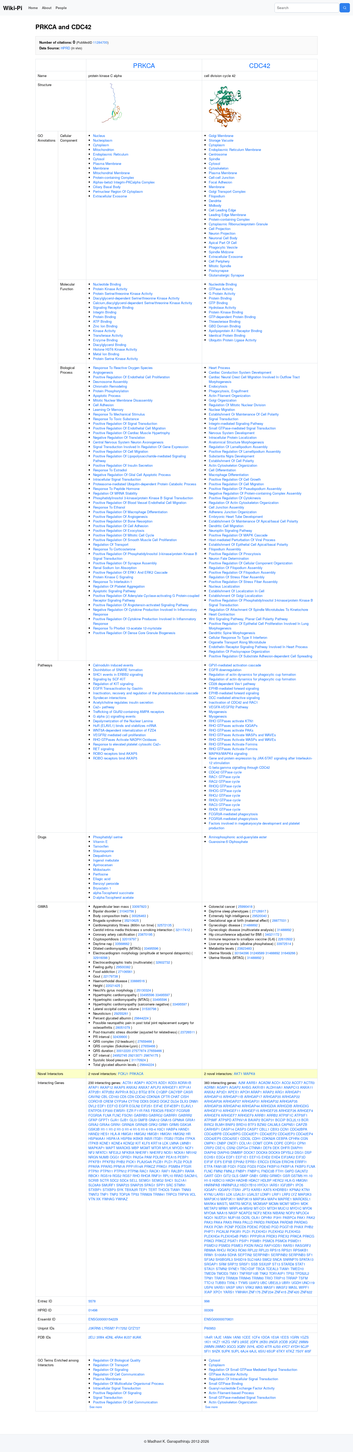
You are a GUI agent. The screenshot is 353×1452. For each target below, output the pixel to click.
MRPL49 (235, 1208)
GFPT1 (103, 1119)
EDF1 (101, 1105)
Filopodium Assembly (225, 549)
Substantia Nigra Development (231, 456)
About (46, 7)
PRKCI (209, 1240)
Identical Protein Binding (227, 335)
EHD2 (266, 1157)
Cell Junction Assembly (226, 507)
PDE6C (252, 1226)
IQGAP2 (224, 1189)
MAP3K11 (228, 1198)
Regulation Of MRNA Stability (115, 493)
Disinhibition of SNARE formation (118, 669)
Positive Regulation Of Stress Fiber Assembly (243, 581)
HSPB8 (126, 1138)
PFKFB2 (108, 1161)
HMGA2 (140, 1133)
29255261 (121, 1013)
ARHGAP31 (251, 1101)
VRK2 (249, 1287)
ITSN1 (236, 1189)
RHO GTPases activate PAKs (231, 730)
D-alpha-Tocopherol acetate (113, 897)
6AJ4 (244, 1351)
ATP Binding (102, 321)
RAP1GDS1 (273, 1245)
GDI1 (218, 1175)
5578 (92, 1301)
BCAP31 (267, 1119)
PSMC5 (268, 1240)
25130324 (143, 990)
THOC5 (163, 1189)
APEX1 (233, 1091)
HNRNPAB (212, 1184)
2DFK (254, 1341)
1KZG (225, 1341)
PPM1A (119, 1166)
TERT (152, 1189)
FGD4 (261, 1166)
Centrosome (218, 154)
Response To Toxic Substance (116, 418)
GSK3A (185, 1124)
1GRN (294, 1337)
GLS (235, 1175)
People (61, 7)
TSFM (303, 1278)
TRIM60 (258, 1278)
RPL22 (253, 1250)
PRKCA (144, 65)
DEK (276, 1147)
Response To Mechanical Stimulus (119, 414)
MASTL (222, 1203)
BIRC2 (209, 1124)
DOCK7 (249, 1152)
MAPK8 (249, 1073)
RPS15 (275, 1250)
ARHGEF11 (231, 1110)
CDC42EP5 (212, 1138)
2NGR (273, 1341)
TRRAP (291, 1278)
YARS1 (228, 1291)
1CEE (246, 1337)
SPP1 (160, 1184)
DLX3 (184, 1101)
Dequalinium (102, 855)
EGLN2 (134, 1105)
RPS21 (286, 1250)
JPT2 (246, 1189)
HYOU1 (262, 1184)
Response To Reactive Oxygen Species (123, 367)
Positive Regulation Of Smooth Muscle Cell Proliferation (135, 539)
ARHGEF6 (212, 1115)
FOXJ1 (123, 1073)
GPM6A (178, 1119)
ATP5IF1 (301, 1115)
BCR (304, 1119)
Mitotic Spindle (220, 265)
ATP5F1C (286, 1115)
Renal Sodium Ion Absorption (115, 567)
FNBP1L (254, 1171)
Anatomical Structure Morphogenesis (236, 442)
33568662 (122, 943)
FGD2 (241, 1166)
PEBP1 (183, 1157)
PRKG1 (161, 1166)
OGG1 (114, 1157)
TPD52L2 (302, 1273)
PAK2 (310, 1217)
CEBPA (282, 1138)
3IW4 (100, 1337)
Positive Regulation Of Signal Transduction (125, 423)
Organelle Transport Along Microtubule (237, 642)
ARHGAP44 (251, 1105)
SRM (222, 1264)
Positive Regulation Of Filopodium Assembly (242, 572)
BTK (151, 1091)
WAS (259, 1287)
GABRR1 (170, 1115)
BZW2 (261, 1124)
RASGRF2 (303, 1245)
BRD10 (241, 1124)
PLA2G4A (144, 1161)
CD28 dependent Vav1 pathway (232, 683)
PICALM (222, 1231)
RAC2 (258, 1245)
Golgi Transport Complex (227, 191)
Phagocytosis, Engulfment (228, 390)
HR (188, 1133)
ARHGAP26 (213, 1101)
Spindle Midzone (221, 251)
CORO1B (95, 1101)
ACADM (264, 1082)
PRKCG (308, 1236)
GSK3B (94, 1129)
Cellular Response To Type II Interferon (238, 637)
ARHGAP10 (213, 1096)
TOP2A (124, 1194)
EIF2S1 (146, 1105)
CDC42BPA (298, 1129)
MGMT (145, 1147)
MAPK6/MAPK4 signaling (228, 753)
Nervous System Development (232, 432)
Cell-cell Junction (221, 177)
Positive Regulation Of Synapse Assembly (125, 562)
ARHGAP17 (253, 1096)
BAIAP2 (254, 1119)
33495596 (151, 948)
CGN (304, 1138)
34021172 (272, 934)
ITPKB (93, 1143)
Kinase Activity (104, 330)
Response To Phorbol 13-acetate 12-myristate (127, 628)
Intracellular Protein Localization (233, 437)
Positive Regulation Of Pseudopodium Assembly (245, 488)
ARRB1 (260, 1115)
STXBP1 (95, 1189)
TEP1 (143, 1189)
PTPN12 (120, 1171)
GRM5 (174, 1124)
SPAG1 (149, 1184)
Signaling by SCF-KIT (109, 679)
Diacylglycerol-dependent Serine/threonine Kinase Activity (136, 298)
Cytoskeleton (218, 168)
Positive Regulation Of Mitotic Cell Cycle (123, 535)
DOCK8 (261, 1152)
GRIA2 (93, 1124)
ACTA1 (127, 1082)
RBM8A (210, 1250)
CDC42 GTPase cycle (225, 772)
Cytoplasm (101, 144)
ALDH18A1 (274, 1087)
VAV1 (240, 1287)
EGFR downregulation (225, 669)
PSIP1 (244, 1240)
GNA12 (154, 1119)
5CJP (305, 1346)
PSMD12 (211, 1245)
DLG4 (175, 1101)
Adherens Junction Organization (233, 511)
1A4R (208, 1337)
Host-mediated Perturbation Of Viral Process (242, 539)
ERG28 (275, 1161)
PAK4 (218, 1222)
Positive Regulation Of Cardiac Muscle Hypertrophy (131, 432)
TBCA (260, 1268)
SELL (133, 1180)
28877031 (279, 920)
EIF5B (227, 1161)
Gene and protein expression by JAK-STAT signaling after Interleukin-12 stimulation (260, 760)
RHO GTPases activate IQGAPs (233, 725)
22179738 (110, 976)
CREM (108, 1101)
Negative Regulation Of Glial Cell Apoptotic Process (132, 474)
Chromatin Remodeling (110, 386)
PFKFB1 (94, 1161)
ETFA (208, 1166)
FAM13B (220, 1166)
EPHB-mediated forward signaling (234, 688)
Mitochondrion (103, 149)
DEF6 (267, 1147)
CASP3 (240, 1129)
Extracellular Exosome (110, 196)
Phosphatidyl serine (107, 836)
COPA (268, 1143)
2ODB (283, 1341)
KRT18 (156, 1143)
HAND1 (183, 1129)
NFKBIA (128, 1152)
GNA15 (165, 1119)
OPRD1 (126, 1157)
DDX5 (144, 1101)
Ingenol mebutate (106, 860)
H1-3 (120, 1129)
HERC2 (278, 1180)
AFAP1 (93, 1087)
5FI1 (207, 1351)
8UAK (137, 1337)
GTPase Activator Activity (228, 1374)
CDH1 (256, 1138)
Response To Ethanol (109, 507)
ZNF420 (293, 1291)
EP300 (108, 1110)
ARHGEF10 (213, 1110)
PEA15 (171, 1157)
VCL (193, 1194)
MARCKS (123, 1147)
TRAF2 (219, 1278)
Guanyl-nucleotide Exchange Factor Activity (242, 1388)
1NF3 (235, 1341)
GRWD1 (276, 1175)
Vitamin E (100, 841)
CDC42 (259, 65)
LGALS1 (239, 1194)
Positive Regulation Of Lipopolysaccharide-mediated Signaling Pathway (139, 458)
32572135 (164, 925)
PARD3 (259, 1222)
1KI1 (207, 1341)
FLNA (107, 1115)
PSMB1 (256, 1240)
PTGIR (186, 1166)
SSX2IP (265, 1264)
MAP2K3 (304, 1194)
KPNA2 (295, 1189)
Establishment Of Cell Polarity (231, 460)
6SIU (262, 1351)
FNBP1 (241, 1171)
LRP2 (286, 1194)
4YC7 (286, 1346)
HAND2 (93, 1133)
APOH (245, 1091)
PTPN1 (93, 1171)
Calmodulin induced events (113, 665)
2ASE (244, 1341)
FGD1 (232, 1166)
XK (98, 1198)
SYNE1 (233, 1268)
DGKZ (165, 1101)
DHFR (285, 1147)
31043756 (126, 911)
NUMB (104, 1157)
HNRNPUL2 (230, 1184)
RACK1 (154, 1171)
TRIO (269, 1278)
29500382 (123, 966)
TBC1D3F (247, 1268)
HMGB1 (153, 1133)
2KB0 (263, 1341)
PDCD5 (240, 1226)
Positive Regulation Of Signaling (117, 1392)
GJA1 (114, 1119)
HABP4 (171, 1129)
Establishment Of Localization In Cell (236, 590)
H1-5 (136, 1129)
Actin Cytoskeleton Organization (233, 465)
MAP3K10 (211, 1198)
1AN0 (237, 1337)
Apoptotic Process (107, 395)
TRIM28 (232, 1278)
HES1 (105, 1133)
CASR (188, 1091)
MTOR (156, 1147)
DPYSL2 (287, 1152)
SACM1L (191, 1175)
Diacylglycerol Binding (109, 344)
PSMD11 (294, 1240)
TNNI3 (186, 1189)
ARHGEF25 (269, 1110)
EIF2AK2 (288, 1157)
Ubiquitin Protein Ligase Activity (233, 339)
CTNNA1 (255, 1147)
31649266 (288, 952)
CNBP (221, 1143)
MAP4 (272, 1198)
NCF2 (257, 1212)
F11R (138, 1110)
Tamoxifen (101, 846)
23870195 (145, 934)
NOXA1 (179, 1152)
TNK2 (263, 1273)
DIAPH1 (297, 1147)
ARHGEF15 (250, 1110)
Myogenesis (218, 711)
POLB (187, 1161)
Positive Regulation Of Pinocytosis (235, 553)
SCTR (104, 1180)
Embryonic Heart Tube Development (236, 516)
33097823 (139, 906)
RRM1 (208, 1254)
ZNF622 (306, 1291)
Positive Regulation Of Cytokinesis (235, 497)
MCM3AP (260, 1203)
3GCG (231, 1346)
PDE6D (264, 1226)
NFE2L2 (115, 1152)
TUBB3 (220, 1282)
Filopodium (217, 196)
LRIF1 (276, 1194)
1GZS (304, 1337)
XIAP (208, 1291)
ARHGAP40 (232, 1105)
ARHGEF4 (305, 1110)
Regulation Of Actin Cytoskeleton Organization (244, 502)
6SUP (271, 1351)
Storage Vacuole (221, 140)
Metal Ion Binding (106, 353)
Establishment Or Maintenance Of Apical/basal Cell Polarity (253, 521)
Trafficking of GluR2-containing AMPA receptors (128, 711)
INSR (148, 1138)
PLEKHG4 (212, 1236)
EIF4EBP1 (172, 1105)
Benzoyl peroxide (106, 883)
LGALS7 (253, 1194)
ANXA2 (131, 1087)
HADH (230, 1180)
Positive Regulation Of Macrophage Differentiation (130, 511)
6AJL (253, 1351)
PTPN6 (133, 1171)
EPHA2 (238, 1161)
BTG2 (143, 1091)
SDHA (232, 1254)
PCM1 (219, 1226)
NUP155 (234, 1217)
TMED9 (210, 1273)
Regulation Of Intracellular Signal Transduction (243, 1378)
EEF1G (254, 1157)
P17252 (121, 1328)
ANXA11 (306, 1087)
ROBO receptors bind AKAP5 (115, 753)
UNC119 (308, 1282)
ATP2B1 (94, 1091)
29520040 (259, 915)
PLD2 (178, 1161)
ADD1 (162, 1082)
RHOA (145, 1175)
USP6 (208, 1287)
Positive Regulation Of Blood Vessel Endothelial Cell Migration (139, 502)
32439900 (120, 1036)
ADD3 (172, 1082)
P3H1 (277, 1217)
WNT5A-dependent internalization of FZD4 (124, 730)
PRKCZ (149, 1166)
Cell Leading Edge (222, 210)
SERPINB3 (297, 1254)
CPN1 (301, 1143)
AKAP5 (119, 1087)
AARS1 (251, 1082)
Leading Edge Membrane (227, 214)
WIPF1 (304, 1287)
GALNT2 (301, 1171)
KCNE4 (116, 1143)
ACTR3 (309, 1082)
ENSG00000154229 (103, 1319)
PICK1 (131, 1161)
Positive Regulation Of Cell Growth (235, 479)
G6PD (289, 1171)
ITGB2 (168, 1138)
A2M (241, 1082)
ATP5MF (210, 1119)
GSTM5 (297, 1175)
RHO (136, 1175)
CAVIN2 (94, 1096)
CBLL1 (264, 1129)
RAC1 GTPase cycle (224, 776)
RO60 (242, 1250)
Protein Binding (104, 316)
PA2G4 (138, 1157)
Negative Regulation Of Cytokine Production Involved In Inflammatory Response (145, 612)
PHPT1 (209, 1231)
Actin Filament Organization (229, 395)
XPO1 (217, 1291)
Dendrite (215, 200)
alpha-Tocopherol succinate (113, 892)
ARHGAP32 (270, 1101)
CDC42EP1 (250, 1133)
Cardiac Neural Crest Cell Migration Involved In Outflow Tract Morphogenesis (254, 379)
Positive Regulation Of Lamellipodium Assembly (245, 451)
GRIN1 (116, 1124)
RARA (189, 1171)
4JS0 (277, 1346)
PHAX (298, 1226)
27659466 (144, 1041)
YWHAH (241, 1291)
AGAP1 (222, 1087)
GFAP (92, 1119)
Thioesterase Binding (224, 321)
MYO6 (307, 1208)
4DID (260, 1346)
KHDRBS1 (280, 1189)
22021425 (113, 985)
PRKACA (136, 1073)
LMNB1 (185, 1143)
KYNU (208, 1194)
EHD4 (275, 1157)
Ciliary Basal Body (107, 186)
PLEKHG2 (276, 1231)
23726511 (187, 1032)
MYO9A (210, 1212)
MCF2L (246, 1203)
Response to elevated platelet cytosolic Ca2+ (127, 744)
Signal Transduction (223, 418)
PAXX (208, 1226)
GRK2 (153, 1124)
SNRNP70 (290, 1259)
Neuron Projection (222, 233)
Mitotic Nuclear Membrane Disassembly (123, 400)
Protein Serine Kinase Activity (115, 358)
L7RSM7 (108, 1328)
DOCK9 (274, 1152)
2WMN (209, 1346)
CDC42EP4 (304, 1133)
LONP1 (265, 1194)
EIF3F (208, 1161)
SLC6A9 (94, 1184)
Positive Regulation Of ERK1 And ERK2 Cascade (130, 572)
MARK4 (210, 1203)
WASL (293, 1287)
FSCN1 (127, 1115)
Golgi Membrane (221, 135)
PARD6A (272, 1222)
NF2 (91, 1152)
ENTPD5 (95, 1110)
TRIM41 (159, 1194)
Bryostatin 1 (102, 888)
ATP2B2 (108, 1091)
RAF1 (166, 1171)
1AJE (217, 1337)
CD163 (114, 1096)
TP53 (135, 1194)
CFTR (165, 1096)
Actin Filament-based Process (231, 1392)
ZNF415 (280, 1291)
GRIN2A (128, 1124)
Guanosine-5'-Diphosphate (228, 841)
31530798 (149, 1008)
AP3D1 (221, 1091)
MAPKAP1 (96, 1147)
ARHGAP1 (293, 1091)
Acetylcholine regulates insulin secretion (123, 702)
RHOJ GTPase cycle (224, 795)
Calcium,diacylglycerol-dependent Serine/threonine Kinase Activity (142, 302)
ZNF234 (267, 1291)
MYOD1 (178, 1147)
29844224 (141, 1018)
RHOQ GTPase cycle (225, 785)
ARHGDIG (301, 1105)
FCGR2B (183, 1110)
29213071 (135, 1055)
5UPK (225, 1351)
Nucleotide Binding (107, 284)
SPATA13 (306, 1259)
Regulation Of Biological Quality (117, 1360)
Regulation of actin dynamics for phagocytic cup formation (252, 674)
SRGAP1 (211, 1264)
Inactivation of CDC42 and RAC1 (233, 702)
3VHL (251, 1346)
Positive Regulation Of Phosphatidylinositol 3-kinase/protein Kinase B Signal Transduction (145, 556)
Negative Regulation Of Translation (119, 437)
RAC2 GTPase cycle (224, 781)
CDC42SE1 (230, 1138)
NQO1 (208, 1217)
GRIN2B (141, 1124)
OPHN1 (266, 1217)
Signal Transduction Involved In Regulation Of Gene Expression (140, 446)
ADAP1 (139, 1082)
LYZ (294, 1194)
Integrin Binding (104, 312)
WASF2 (281, 1287)
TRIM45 (245, 1278)
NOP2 (290, 1212)
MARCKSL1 (302, 1198)
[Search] (345, 7)
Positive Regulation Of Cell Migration (120, 451)
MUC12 (283, 1208)
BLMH (219, 1124)
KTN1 (306, 1189)
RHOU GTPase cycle (225, 799)
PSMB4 (174, 1166)
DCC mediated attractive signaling (234, 697)
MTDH (272, 1208)
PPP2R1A (257, 1236)
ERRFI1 (301, 1161)
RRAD (178, 1175)
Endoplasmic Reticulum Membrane (235, 149)
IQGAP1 (210, 1189)
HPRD (65, 47)
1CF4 (256, 1337)
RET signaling (103, 748)
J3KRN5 (94, 1328)
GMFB (143, 1119)
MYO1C (296, 1208)
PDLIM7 (159, 1157)
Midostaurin (101, 869)
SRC (169, 1184)
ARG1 (279, 1091)
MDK (304, 1203)
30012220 (123, 1050)
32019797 (129, 938)
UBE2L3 (274, 1282)
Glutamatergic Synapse (226, 275)
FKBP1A (287, 1166)
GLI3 (133, 1119)
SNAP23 (122, 1184)
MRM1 (223, 1208)
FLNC (116, 1115)
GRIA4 (104, 1124)
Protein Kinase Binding (226, 312)
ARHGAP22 (291, 1096)
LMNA (174, 1143)
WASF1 (269, 1287)
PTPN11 (106, 1171)
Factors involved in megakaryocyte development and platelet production (254, 825)
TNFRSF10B (248, 1273)
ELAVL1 (187, 1105)
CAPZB (301, 1124)
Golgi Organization (222, 400)
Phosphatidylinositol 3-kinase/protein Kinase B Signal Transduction (143, 497)
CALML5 (273, 1124)
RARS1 (288, 1245)
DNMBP (237, 1152)
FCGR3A (95, 1115)
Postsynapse (218, 270)
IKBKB (138, 1138)
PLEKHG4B (230, 1236)
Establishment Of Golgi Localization (236, 595)
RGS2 (116, 1175)
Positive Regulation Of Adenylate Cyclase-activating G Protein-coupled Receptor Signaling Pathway (146, 598)
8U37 (128, 1337)
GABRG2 (156, 1115)
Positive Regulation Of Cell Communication (125, 1402)
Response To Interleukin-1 (112, 581)
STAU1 (209, 1268)
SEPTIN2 (245, 1254)
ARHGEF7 (229, 1115)
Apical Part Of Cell (223, 242)
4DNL (109, 1337)
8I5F (308, 1351)
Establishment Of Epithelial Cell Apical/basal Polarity (248, 544)
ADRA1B (184, 1082)
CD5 (123, 1096)
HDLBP (266, 1180)
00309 (208, 1310)
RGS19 (106, 1175)
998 (207, 1301)
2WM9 (303, 1341)
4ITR (268, 1346)
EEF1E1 (242, 1157)
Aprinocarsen (103, 864)
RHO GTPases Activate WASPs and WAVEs (242, 734)
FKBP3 (300, 1166)
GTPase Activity (221, 288)
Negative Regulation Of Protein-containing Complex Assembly (255, 493)
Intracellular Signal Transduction (117, 479)
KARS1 (256, 1189)
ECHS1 (209, 1157)
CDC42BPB (213, 1133)
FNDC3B (267, 1171)
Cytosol (98, 158)
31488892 (250, 925)
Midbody (215, 205)
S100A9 (220, 1254)
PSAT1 (232, 1240)
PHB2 (120, 1161)
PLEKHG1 (259, 1231)
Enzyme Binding (105, 339)
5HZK (216, 1351)
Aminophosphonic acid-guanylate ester (238, 836)
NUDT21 (220, 1217)
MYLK (166, 1147)
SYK (120, 1189)
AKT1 (238, 1073)
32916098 (100, 957)
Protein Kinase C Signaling (113, 576)
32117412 (182, 929)
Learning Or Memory (108, 409)
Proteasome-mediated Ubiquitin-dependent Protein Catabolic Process (144, 483)
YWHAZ (122, 1198)
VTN (91, 1198)
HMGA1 (127, 1133)
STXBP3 (109, 1189)
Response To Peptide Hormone (116, 488)
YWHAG (108, 1198)
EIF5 (218, 1161)
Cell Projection (220, 228)
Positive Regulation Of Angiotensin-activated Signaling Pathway (141, 604)
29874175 (151, 1055)
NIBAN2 (279, 1212)
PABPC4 (289, 1217)
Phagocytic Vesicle (223, 247)
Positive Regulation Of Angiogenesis (120, 516)
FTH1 (279, 1171)
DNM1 (193, 1101)
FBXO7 (170, 1110)
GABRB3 (141, 1115)
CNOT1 (232, 1143)
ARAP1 (256, 1091)
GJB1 (124, 1119)
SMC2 (267, 1259)
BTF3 (252, 1124)
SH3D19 (240, 1259)
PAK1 (301, 1217)
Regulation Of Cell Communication (118, 1374)
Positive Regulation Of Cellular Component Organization (251, 562)
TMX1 (233, 1273)
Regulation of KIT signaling (113, 683)
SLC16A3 (254, 1259)
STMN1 (180, 1184)
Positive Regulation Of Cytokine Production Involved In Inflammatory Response (144, 621)
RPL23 (264, 1250)
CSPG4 (242, 1147)
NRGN (93, 1157)
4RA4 (118, 1337)
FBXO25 (157, 1110)
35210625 (131, 920)
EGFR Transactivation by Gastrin (118, 688)
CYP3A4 (120, 1101)
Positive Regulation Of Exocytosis (118, 530)
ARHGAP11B (233, 1096)
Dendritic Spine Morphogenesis (232, 632)
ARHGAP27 (232, 1101)
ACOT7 (297, 1082)
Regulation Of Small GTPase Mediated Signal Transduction (253, 1369)
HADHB (242, 1180)
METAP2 (211, 1208)
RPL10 (168, 1175)
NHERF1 (142, 1152)
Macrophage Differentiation (229, 474)
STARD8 (287, 1264)
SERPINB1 (261, 1254)
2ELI (91, 1337)
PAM (148, 1157)
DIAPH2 (210, 1152)
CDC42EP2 (268, 1133)
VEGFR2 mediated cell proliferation (119, 734)
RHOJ (221, 1250)
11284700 (100, 42)
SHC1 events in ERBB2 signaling (118, 674)
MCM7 (284, 1203)
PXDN (248, 1245)
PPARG (106, 1166)
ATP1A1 (185, 1087)
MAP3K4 (259, 1198)
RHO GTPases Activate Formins (233, 744)
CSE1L (220, 1147)
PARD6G (301, 1222)
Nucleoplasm (102, 140)
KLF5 (146, 1143)
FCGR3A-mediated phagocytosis (233, 813)
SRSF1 (244, 1264)
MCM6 (274, 1203)
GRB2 (263, 1175)
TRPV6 (183, 1194)
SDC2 (114, 1180)
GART (208, 1175)
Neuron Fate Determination (229, 558)
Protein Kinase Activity (110, 288)
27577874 (139, 1050)
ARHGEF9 (246, 1115)
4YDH (295, 1346)
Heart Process (219, 367)
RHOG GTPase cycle (225, 790)
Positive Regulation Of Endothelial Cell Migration (129, 428)
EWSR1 (120, 1110)
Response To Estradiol (110, 469)
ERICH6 (288, 1161)
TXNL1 (232, 1282)
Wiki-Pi (12, 7)
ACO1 (276, 1082)
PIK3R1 (235, 1231)
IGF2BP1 (287, 1184)
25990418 (245, 906)
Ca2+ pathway (103, 706)
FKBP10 (273, 1166)
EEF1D (112, 1105)
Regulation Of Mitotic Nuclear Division (237, 404)
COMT (258, 1143)
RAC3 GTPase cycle (224, 804)
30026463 (139, 915)
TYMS (243, 1282)
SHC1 (169, 1180)
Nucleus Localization (224, 586)
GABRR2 (185, 1115)
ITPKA (190, 1138)
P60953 (210, 1328)
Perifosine (100, 874)
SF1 (309, 1254)
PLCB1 (158, 1161)
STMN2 (221, 1268)
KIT (138, 1143)
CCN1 (284, 1129)
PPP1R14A (134, 1166)
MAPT (110, 1147)
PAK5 (227, 1222)
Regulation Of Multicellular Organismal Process (128, 1383)
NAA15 (222, 1212)
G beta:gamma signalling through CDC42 (239, 767)
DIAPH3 (223, 1152)
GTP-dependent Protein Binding (232, 316)
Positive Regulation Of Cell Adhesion (120, 525)
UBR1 (286, 1282)
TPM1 (208, 1278)
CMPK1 (210, 1143)
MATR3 (234, 1203)
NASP (233, 1212)
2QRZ (293, 1341)
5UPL (235, 1351)
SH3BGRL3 (224, 1259)
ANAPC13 (291, 1087)
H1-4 (128, 1129)
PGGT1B (286, 1226)
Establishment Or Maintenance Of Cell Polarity (244, 414)
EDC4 (220, 1157)
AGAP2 (235, 1087)
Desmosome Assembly (110, 381)
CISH (185, 1096)
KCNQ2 (128, 1143)
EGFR (123, 1105)
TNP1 (104, 1194)
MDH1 (295, 1203)
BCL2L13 (293, 1119)
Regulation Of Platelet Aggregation (119, 586)
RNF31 (156, 1175)
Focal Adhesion (220, 182)
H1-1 (104, 1129)
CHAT (175, 1096)
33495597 (162, 994)
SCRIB (93, 1180)
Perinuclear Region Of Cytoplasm (118, 191)
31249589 (257, 952)
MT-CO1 (260, 1208)
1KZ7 (216, 1341)
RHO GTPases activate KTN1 (231, 720)
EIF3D (300, 1157)
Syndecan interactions (109, 697)
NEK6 (267, 1212)
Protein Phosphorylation (111, 390)
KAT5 (267, 1189)
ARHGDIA (268, 1105)
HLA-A (115, 1133)
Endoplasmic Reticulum (110, 154)
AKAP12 (106, 1087)
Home (33, 7)
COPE (278, 1143)
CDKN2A (153, 1096)
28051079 (123, 1027)
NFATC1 (102, 1152)
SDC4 (124, 1180)
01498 (92, 1310)
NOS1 (168, 1152)
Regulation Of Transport (110, 544)
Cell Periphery (219, 261)
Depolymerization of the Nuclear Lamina (123, 720)
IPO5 (299, 1184)
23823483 (244, 948)
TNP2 (114, 1194)
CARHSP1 (212, 1129)
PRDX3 (271, 1236)
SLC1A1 (180, 1180)
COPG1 (290, 1143)
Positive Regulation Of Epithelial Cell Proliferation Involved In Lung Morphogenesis (259, 626)
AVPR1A (121, 1091)
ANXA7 (143, 1087)
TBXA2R (131, 1189)
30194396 (241, 952)
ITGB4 (179, 1138)
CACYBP (175, 1091)
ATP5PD (224, 1119)
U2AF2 (254, 1282)
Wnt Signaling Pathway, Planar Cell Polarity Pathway (248, 618)
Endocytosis (218, 386)
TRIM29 (146, 1194)
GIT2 (227, 1175)
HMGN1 (166, 1133)
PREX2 (283, 1236)
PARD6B (286, 1222)
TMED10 (297, 1268)
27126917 (259, 911)
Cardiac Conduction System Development (240, 372)
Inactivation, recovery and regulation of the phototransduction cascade (145, 692)
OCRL (245, 1217)
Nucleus (99, 135)
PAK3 (208, 1222)
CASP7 (252, 1129)
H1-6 (144, 1129)
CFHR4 (294, 1138)
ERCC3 (263, 1161)
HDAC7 (254, 1180)
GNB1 (253, 1175)
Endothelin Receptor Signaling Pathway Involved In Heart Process (258, 646)
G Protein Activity (222, 293)
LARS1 (219, 1194)
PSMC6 (281, 1240)
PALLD (247, 1222)
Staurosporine (103, 850)
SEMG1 (145, 1180)
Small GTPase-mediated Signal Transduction (242, 428)
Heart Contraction (222, 614)
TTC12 (209, 1282)
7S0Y (299, 1351)
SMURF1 (108, 1184)
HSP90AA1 (96, 1138)
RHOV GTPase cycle (224, 809)
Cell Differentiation (222, 469)
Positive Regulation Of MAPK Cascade (238, 535)
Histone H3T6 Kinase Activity (115, 349)
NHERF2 (156, 1152)
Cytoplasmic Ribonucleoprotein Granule (238, 223)
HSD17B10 (248, 1184)
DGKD (154, 1101)
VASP (230, 1287)
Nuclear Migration (222, 409)
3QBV (241, 1346)
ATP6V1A (239, 1119)
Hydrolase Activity (222, 307)
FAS (146, 1110)
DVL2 (92, 1105)
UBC (263, 1282)
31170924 (138, 1059)
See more (95, 1407)
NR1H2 (191, 1152)
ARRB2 (272, 1115)
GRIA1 (190, 1119)
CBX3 (274, 1129)
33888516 (137, 980)
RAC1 (144, 1171)
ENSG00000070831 (219, 1319)
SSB (254, 1264)
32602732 (163, 962)
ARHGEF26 (287, 1110)
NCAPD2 (245, 1212)
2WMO (220, 1346)
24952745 (120, 1055)
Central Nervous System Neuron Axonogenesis (128, 442)
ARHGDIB (284, 1105)
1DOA (265, 1337)
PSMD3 (224, 1245)
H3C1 (161, 1129)
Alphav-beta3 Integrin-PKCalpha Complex (124, 182)
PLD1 (168, 1161)
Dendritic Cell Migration (226, 525)
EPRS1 (251, 1161)
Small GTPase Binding (226, 1383)
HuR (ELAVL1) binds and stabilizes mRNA (124, 725)
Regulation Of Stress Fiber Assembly (237, 576)
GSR (286, 1175)
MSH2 (248, 1208)
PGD (275, 1226)
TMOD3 (222, 1273)
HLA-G (290, 1180)
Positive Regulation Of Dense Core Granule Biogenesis (134, 632)
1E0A (275, 1337)
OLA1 (255, 1217)
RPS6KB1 (300, 1250)
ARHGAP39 (213, 1105)
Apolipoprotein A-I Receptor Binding (235, 330)
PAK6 (237, 1222)
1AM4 (227, 1337)
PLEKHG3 (292, 1231)
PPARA (94, 1166)
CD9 (130, 1096)
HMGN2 (179, 1133)
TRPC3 (171, 1194)
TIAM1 (175, 1189)
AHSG (246, 1087)
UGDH (296, 1282)
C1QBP (161, 1091)
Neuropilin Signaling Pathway (230, 530)
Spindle (214, 158)
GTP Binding (218, 302)
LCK (165, 1143)
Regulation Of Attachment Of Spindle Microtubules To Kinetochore (258, 609)
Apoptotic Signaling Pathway (114, 590)
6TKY (281, 1351)
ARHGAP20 (272, 1096)
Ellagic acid (101, 878)
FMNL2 (229, 1171)
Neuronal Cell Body (223, 237)
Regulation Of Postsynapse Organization (239, 651)
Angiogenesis (103, 372)
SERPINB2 (279, 1254)
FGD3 (251, 1166)
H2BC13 (218, 1180)
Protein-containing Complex (113, 177)
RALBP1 (177, 1171)
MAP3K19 (244, 1198)
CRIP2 (209, 1147)
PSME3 (237, 1245)
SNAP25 (136, 1184)
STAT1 (300, 1264)
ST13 (276, 1264)
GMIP (244, 1175)
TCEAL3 (272, 1268)
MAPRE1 (285, 1198)
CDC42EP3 (286, 1133)
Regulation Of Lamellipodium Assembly (238, 446)
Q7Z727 (134, 1328)
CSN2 (231, 1147)
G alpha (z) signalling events (114, 716)
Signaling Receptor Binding (113, 307)
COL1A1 (245, 1143)
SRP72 (232, 1264)
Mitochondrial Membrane (111, 172)
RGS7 (127, 1175)
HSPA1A (113, 1138)
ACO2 (286, 1082)
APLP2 (155, 1087)
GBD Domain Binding (225, 326)
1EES (284, 1337)
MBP (135, 1147)
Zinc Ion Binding (105, 326)
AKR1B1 (258, 1087)
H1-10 (308, 1175)
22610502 (285, 938)
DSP (308, 1152)
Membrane (101, 168)
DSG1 (299, 1152)
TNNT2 (93, 1194)
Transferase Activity (108, 335)
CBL (104, 1096)
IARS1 (274, 1184)
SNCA (277, 1259)
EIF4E (158, 1105)
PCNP (229, 1226)
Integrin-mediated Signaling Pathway (236, 423)
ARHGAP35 (288, 1101)
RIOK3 (232, 1250)
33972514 (284, 943)
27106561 (125, 971)
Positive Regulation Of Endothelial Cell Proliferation (131, 376)
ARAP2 (268, 1091)
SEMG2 (158, 1180)
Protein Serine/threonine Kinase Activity (123, 293)
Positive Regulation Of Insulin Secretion (123, 465)
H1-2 (112, 1129)
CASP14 (227, 1129)
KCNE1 (104, 1143)
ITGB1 (158, 1138)
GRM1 (163, 1124)
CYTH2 (133, 1101)
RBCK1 (93, 1175)
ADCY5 (151, 1082)
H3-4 (152, 1129)
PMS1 (244, 1236)
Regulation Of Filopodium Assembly (236, 567)
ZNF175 (254, 1291)
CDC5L (245, 1138)
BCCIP (280, 1119)
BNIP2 (230, 1124)
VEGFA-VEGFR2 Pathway (228, 706)
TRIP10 (279, 1278)
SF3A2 (209, 1259)
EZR (130, 1110)
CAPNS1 (288, 1124)
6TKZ (290, 1351)
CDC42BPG (232, 1133)
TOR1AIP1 (277, 1273)
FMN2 (218, 1171)
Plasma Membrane (107, 163)
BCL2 (133, 1091)
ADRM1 (210, 1087)
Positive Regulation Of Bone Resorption (122, 521)
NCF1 (189, 1147)
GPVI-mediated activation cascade (235, 665)
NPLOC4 (302, 1212)
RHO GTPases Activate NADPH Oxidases (125, 739)
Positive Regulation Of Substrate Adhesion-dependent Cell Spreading (260, 656)
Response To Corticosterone (114, 549)
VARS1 (219, 1287)
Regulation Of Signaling (110, 1369)
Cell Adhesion (103, 404)
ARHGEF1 (170, 1087)
